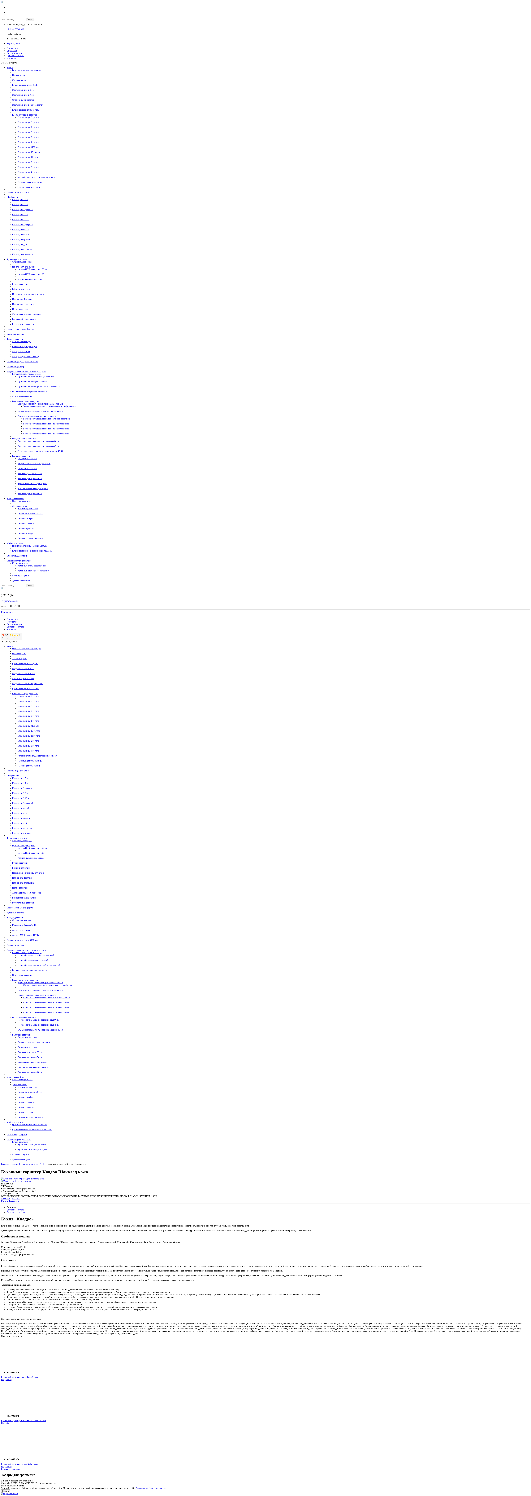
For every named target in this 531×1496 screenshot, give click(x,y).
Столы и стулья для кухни (19, 561)
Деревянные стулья (21, 580)
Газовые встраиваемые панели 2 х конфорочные (46, 434)
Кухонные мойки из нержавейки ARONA (32, 551)
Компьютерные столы (28, 508)
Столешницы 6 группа (28, 122)
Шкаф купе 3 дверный (22, 224)
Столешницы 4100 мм (28, 147)
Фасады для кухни (15, 339)
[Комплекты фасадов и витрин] (16, 1181)
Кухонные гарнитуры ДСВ (25, 85)
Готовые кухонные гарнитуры (26, 70)
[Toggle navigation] (2, 615)
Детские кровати (26, 528)
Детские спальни (26, 523)
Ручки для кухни (20, 284)
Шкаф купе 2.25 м (20, 219)
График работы (14, 34)
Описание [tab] (11, 1207)
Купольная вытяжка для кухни (32, 483)
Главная (5, 1164)
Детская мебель (19, 506)
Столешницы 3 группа (28, 167)
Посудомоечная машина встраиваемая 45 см (38, 446)
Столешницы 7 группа (28, 127)
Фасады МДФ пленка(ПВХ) (25, 356)
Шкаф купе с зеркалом (22, 254)
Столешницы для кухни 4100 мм (22, 361)
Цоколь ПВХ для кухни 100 (31, 274)
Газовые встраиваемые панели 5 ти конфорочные (46, 419)
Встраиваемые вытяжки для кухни (34, 463)
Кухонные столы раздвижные (32, 566)
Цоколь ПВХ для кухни (23, 267)
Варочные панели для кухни (25, 401)
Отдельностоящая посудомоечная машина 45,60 (40, 451)
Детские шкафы (25, 518)
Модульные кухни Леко (23, 95)
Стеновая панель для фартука (20, 329)
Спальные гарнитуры (22, 501)
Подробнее (6, 1379)
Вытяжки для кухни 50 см (30, 478)
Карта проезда (13, 43)
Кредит (4, 1201)
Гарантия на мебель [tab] (16, 1212)
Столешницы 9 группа (28, 137)
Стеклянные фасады (21, 341)
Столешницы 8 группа (28, 132)
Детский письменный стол (30, 513)
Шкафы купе (13, 197)
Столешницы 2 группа (28, 162)
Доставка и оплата (15, 55)
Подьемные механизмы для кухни (28, 294)
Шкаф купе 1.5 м (20, 199)
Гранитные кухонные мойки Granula (29, 546)
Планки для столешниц (29, 187)
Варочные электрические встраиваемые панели (40, 404)
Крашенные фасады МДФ (24, 346)
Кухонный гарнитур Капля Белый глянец (20, 1377)
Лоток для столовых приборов (26, 314)
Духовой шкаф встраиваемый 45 (33, 381)
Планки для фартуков (22, 299)
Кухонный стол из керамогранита (34, 571)
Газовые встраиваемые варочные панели (37, 416)
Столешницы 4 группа (28, 172)
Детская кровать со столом (30, 538)
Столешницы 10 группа (29, 152)
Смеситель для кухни (17, 556)
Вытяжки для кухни (21, 456)
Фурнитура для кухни (17, 259)
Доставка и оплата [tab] (15, 1210)
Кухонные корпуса (15, 334)
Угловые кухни (19, 80)
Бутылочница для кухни (23, 324)
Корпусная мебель (15, 498)
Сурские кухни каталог (23, 100)
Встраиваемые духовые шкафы (26, 374)
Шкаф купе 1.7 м (20, 204)
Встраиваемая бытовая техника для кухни (26, 371)
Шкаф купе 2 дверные (22, 209)
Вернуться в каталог (10, 1469)
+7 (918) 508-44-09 (15, 29)
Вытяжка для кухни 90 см (30, 473)
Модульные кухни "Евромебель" (27, 105)
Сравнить (5, 1198)
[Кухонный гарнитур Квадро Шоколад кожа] (22, 1179)
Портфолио (12, 50)
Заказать (16, 1198)
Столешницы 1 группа (28, 142)
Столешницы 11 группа (29, 157)
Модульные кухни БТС (23, 90)
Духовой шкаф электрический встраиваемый (39, 386)
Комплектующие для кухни (25, 115)
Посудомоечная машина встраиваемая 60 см (38, 441)
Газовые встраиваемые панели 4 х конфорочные (46, 424)
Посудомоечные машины (24, 438)
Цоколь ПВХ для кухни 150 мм (32, 269)
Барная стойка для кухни (24, 319)
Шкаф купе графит (21, 239)
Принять (5, 1491)
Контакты (11, 58)
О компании (12, 48)
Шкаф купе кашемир (22, 249)
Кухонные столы (20, 563)
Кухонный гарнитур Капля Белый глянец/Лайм (23, 1420)
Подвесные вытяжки (27, 458)
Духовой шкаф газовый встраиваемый (36, 376)
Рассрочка (14, 1201)
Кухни (10, 67)
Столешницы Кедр (15, 366)
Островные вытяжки (27, 468)
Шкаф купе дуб (19, 244)
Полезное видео (14, 53)
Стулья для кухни (20, 576)
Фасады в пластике (21, 351)
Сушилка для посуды (22, 262)
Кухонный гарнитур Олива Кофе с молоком (21, 1464)
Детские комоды (25, 533)
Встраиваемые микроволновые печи (29, 391)
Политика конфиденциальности (151, 1488)
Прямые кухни (19, 75)
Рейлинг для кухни (21, 289)
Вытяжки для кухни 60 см (30, 493)
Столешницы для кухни (18, 192)
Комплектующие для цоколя (31, 279)
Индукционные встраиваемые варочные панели (40, 411)
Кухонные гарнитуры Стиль (25, 110)
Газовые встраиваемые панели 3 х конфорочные (46, 429)
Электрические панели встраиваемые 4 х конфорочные (49, 406)
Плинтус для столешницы (30, 182)
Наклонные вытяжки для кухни (33, 488)
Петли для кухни (20, 309)
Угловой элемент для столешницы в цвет (37, 177)
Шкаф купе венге (20, 234)
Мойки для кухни (15, 543)
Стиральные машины (22, 396)
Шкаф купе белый (20, 229)
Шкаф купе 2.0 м (20, 214)
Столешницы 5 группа (28, 117)
